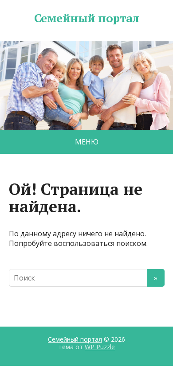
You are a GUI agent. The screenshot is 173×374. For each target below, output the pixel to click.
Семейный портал (86, 18)
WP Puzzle (100, 347)
